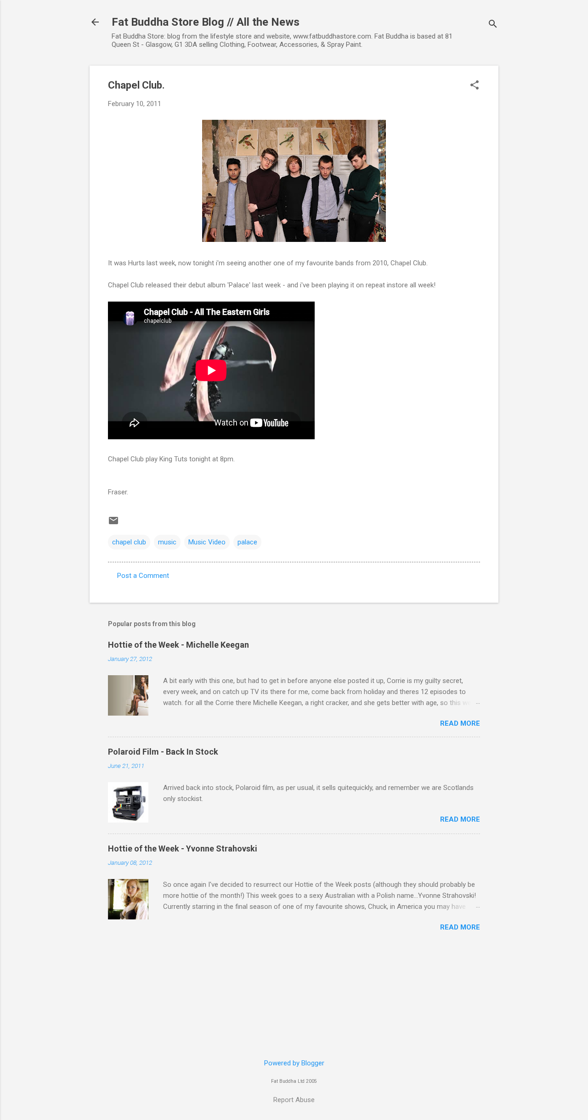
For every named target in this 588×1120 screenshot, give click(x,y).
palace (247, 542)
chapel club (129, 542)
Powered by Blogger (294, 1063)
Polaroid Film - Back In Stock (163, 751)
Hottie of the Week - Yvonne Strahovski (182, 848)
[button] (474, 85)
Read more (460, 723)
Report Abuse (294, 1100)
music (167, 542)
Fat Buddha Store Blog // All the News (206, 22)
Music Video (207, 542)
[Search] (492, 25)
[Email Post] (113, 524)
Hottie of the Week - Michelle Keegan (178, 645)
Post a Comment (143, 575)
